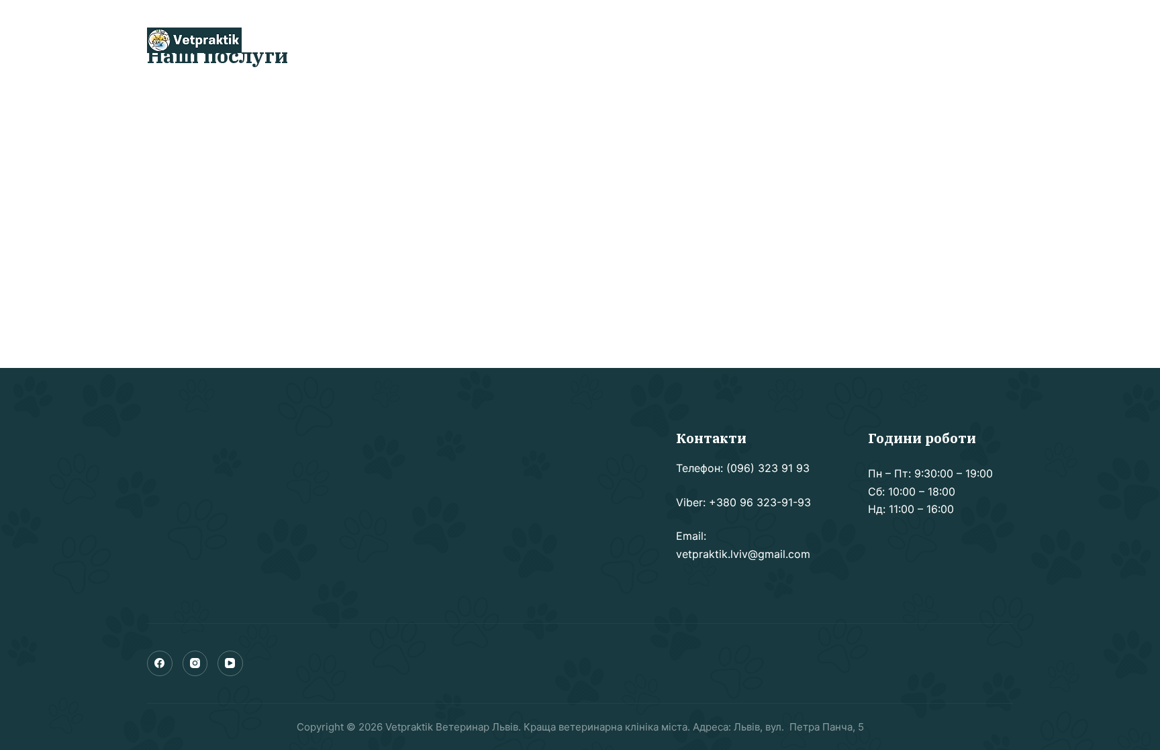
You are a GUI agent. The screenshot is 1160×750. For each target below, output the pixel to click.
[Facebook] (160, 663)
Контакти (647, 40)
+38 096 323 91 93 (925, 40)
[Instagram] (195, 663)
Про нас (509, 40)
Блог (576, 40)
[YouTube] (230, 663)
